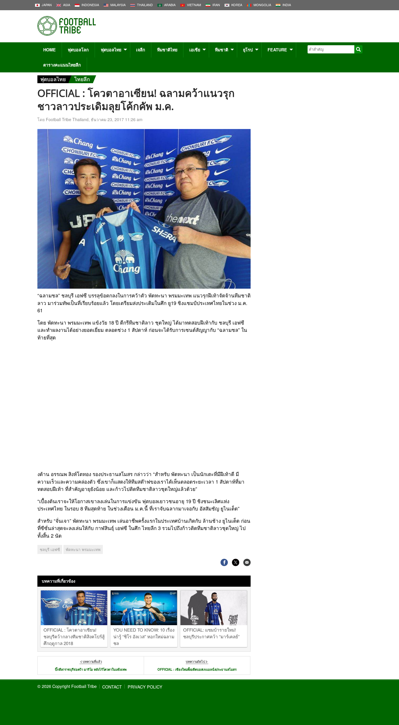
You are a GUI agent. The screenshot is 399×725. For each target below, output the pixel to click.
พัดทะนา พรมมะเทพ (83, 549)
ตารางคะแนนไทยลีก (62, 65)
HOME (49, 50)
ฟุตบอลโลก (78, 50)
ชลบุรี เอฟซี (50, 549)
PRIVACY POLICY (145, 687)
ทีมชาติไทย (167, 50)
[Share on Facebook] (224, 563)
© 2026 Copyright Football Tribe (67, 686)
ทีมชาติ (221, 50)
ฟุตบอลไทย (111, 50)
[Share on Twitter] (235, 563)
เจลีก (140, 50)
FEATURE (277, 50)
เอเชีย (194, 50)
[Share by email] (247, 563)
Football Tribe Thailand (67, 119)
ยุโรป (248, 50)
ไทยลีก (82, 79)
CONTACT (112, 687)
